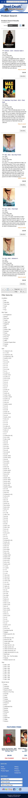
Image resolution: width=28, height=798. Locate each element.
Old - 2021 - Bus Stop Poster (13, 154)
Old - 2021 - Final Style (11, 209)
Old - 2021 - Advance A (11, 258)
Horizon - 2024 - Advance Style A (14, 50)
